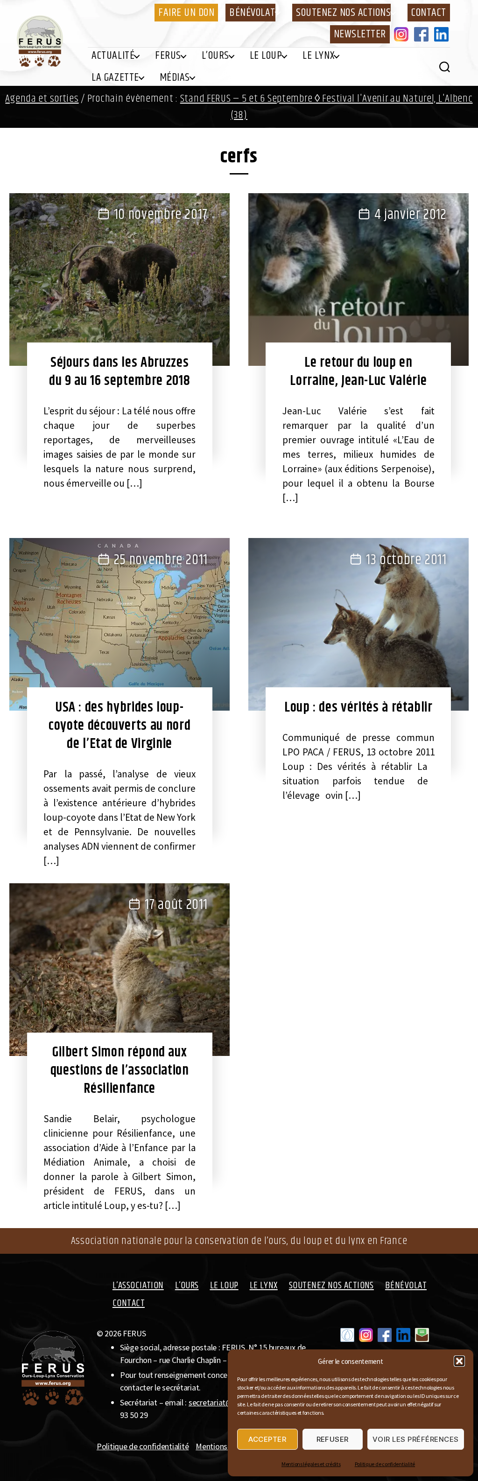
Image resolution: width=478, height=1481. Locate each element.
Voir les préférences (416, 1439)
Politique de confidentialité (385, 1463)
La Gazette (115, 77)
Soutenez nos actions (343, 12)
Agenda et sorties (41, 99)
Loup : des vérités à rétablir (358, 707)
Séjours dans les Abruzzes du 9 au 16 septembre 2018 (119, 371)
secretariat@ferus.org (226, 1402)
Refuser (332, 1439)
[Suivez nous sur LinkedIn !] (403, 1335)
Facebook (423, 34)
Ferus (168, 55)
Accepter (267, 1439)
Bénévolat (252, 12)
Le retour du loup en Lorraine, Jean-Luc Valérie (358, 371)
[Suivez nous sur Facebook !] (385, 1335)
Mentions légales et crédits (311, 1463)
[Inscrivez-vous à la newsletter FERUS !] (422, 1335)
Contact (428, 12)
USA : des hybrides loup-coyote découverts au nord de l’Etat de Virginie (119, 725)
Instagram (403, 34)
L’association (138, 1285)
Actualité (112, 55)
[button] (459, 1361)
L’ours (215, 55)
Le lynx (318, 55)
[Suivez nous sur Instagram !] (366, 1335)
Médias (175, 77)
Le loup (266, 55)
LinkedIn (443, 34)
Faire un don (186, 12)
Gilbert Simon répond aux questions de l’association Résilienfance (119, 1070)
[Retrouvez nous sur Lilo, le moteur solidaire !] (347, 1335)
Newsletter (360, 34)
